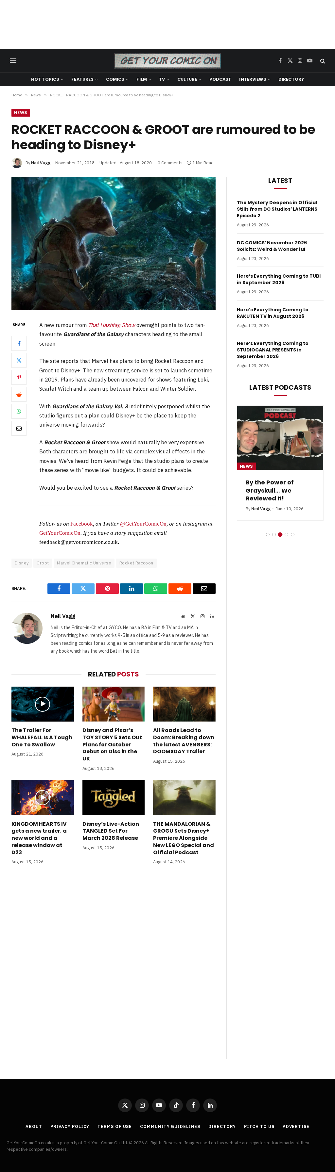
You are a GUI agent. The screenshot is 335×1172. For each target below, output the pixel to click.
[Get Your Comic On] (167, 61)
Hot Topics (45, 79)
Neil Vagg (40, 163)
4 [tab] (286, 534)
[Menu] (13, 61)
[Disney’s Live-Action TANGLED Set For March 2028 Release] (113, 797)
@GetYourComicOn (143, 524)
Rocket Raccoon (136, 563)
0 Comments (170, 163)
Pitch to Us (259, 1126)
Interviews (252, 79)
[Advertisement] (167, 24)
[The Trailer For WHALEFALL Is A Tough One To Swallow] (42, 704)
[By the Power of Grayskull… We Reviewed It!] (280, 438)
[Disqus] (113, 968)
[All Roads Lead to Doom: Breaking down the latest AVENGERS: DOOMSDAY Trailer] (184, 704)
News (20, 112)
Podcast (220, 79)
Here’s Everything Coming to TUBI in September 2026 (279, 279)
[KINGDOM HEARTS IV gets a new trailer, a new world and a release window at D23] (42, 797)
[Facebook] (18, 343)
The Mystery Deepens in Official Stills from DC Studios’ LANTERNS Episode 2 (277, 209)
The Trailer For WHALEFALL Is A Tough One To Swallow (41, 737)
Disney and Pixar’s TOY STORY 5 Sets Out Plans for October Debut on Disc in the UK (112, 744)
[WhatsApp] (18, 411)
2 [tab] (274, 534)
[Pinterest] (18, 377)
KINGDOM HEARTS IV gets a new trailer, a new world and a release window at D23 (39, 838)
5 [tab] (293, 534)
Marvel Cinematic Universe (84, 563)
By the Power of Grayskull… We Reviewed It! (270, 490)
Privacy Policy (70, 1126)
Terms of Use (114, 1126)
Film (141, 79)
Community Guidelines (170, 1126)
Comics (115, 79)
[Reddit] (18, 394)
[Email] (18, 428)
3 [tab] (280, 534)
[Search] (322, 61)
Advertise (296, 1126)
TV (162, 79)
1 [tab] (268, 534)
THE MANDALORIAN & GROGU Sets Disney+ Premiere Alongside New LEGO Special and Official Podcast (183, 838)
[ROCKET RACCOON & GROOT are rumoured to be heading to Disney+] (113, 243)
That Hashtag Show (111, 325)
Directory (291, 79)
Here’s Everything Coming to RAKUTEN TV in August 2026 (273, 312)
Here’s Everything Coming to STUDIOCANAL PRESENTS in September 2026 (273, 350)
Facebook (81, 524)
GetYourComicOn (59, 533)
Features (82, 79)
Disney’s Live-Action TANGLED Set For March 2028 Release (110, 831)
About (34, 1126)
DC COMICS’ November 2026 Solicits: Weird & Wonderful (272, 245)
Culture (187, 79)
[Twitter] (18, 360)
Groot (43, 563)
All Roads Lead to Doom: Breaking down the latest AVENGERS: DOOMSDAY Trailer (183, 741)
